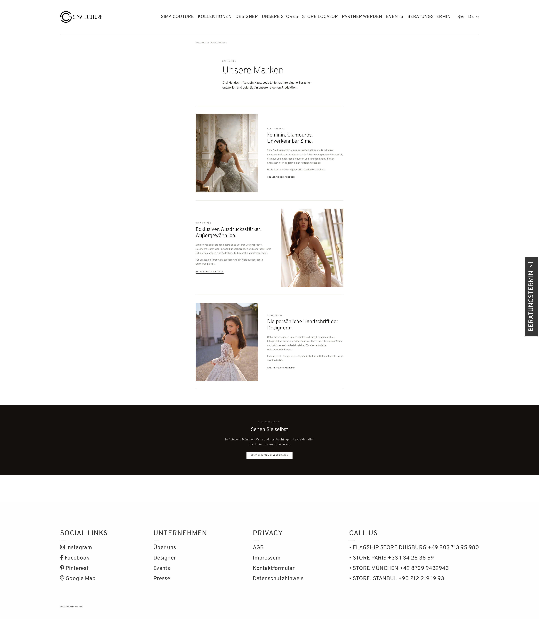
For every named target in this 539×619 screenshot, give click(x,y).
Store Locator (320, 17)
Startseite (202, 43)
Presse (161, 578)
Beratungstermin (428, 17)
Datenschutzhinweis (278, 578)
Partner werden (362, 17)
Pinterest (76, 568)
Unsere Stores (280, 17)
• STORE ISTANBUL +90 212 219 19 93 (396, 578)
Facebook (76, 558)
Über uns (164, 547)
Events (394, 17)
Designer (246, 17)
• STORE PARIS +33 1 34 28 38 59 (391, 558)
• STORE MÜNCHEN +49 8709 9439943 (399, 568)
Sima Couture (177, 17)
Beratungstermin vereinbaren (269, 455)
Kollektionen (214, 17)
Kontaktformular (274, 568)
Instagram (78, 547)
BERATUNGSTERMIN (531, 300)
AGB (258, 547)
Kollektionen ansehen (281, 177)
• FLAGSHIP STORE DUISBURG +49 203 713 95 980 (414, 547)
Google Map (80, 578)
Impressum (267, 558)
